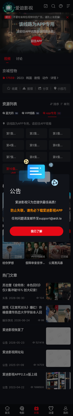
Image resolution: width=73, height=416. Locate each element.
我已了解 (36, 231)
